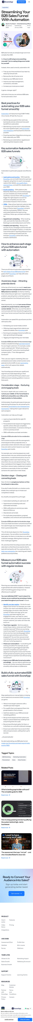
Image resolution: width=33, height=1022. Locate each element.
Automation (5, 114)
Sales (13, 760)
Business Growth (6, 964)
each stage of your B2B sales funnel (14, 271)
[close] (30, 1008)
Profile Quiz (20, 942)
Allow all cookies (25, 1019)
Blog (2, 985)
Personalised (6, 760)
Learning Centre (22, 975)
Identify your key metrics (11, 604)
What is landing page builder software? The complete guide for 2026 (15, 790)
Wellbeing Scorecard (23, 961)
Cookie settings (9, 1019)
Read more (4, 795)
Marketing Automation (19, 757)
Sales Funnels (22, 760)
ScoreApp (6, 179)
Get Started (21, 2)
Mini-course (21, 945)
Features (12, 920)
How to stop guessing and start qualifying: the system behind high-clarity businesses (16, 822)
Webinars (20, 948)
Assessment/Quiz (7, 942)
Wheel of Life (5, 958)
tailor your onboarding (8, 551)
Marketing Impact (23, 958)
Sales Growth (5, 961)
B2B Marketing (6, 757)
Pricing (11, 925)
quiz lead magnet (24, 344)
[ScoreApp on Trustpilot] (28, 1008)
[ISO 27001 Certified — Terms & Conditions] (2, 1009)
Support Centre (6, 975)
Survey (3, 948)
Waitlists (4, 945)
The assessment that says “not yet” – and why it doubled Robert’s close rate (16, 853)
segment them (8, 185)
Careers (11, 997)
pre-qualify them (22, 183)
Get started (15, 893)
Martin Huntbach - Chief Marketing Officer (18, 24)
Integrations (5, 930)
